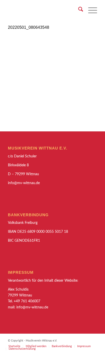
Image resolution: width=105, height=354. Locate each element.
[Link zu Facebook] (93, 340)
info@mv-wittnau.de (32, 307)
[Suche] (78, 10)
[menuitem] (78, 10)
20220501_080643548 (28, 27)
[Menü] (90, 10)
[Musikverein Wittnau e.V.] (43, 10)
